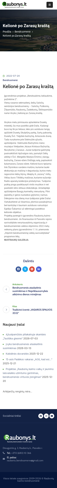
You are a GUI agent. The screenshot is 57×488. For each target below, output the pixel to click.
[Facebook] (18, 269)
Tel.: (19, 453)
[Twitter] (25, 269)
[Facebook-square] (40, 416)
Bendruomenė (23, 31)
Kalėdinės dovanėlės (17, 353)
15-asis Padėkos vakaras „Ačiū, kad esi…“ (29, 359)
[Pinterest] (32, 269)
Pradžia (7, 31)
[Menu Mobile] (49, 5)
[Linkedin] (39, 269)
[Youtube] (51, 416)
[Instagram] (46, 416)
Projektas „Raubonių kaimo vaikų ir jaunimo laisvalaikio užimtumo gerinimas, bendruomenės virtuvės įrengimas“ (28, 373)
